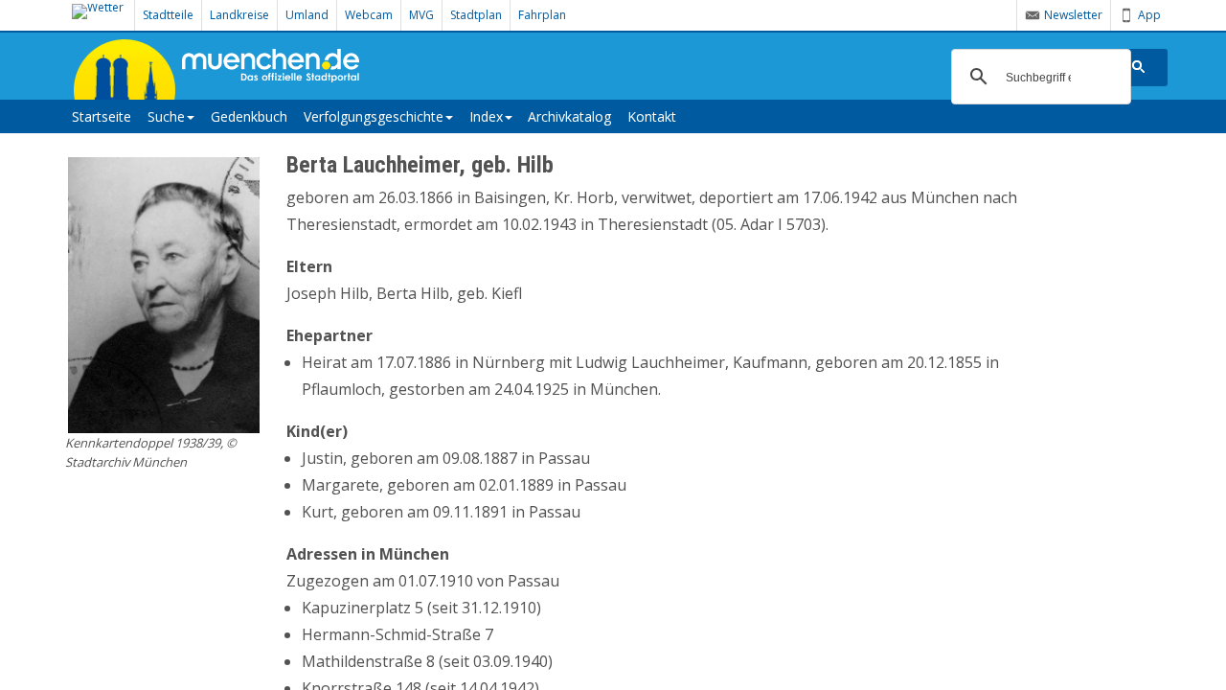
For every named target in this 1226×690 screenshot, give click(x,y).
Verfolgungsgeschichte (373, 116)
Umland (307, 15)
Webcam (369, 15)
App (1149, 15)
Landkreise (239, 15)
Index (486, 116)
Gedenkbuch (249, 116)
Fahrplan (542, 15)
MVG (421, 15)
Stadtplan (476, 15)
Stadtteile (168, 15)
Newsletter (1073, 15)
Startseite (101, 116)
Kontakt (651, 116)
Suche (166, 116)
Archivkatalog (569, 116)
